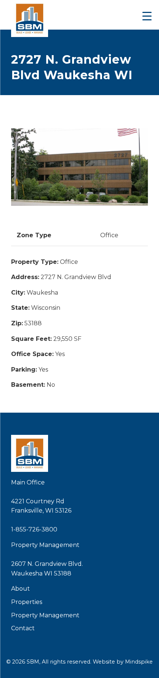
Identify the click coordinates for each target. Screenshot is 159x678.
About (20, 588)
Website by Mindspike (123, 661)
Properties (26, 601)
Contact (23, 628)
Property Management (45, 615)
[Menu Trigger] (147, 16)
